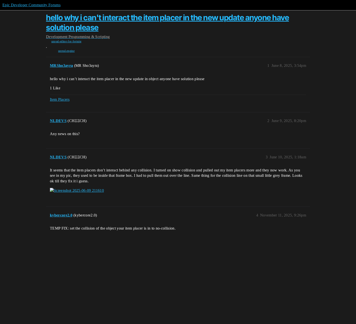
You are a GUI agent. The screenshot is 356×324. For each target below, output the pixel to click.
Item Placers (60, 99)
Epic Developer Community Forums (31, 5)
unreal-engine (66, 51)
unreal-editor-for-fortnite (66, 41)
